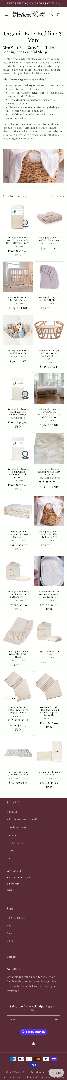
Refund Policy (15, 842)
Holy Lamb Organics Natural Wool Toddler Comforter (49, 472)
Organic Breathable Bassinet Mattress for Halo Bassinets (49, 594)
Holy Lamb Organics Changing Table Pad (18, 773)
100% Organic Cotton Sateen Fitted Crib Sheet (18, 654)
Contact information (54, 1077)
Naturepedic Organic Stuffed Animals (18, 352)
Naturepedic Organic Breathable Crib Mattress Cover (18, 594)
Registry (11, 956)
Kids (9, 933)
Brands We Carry (16, 827)
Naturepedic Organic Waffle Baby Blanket (49, 239)
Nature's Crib (20, 1072)
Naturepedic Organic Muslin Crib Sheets (49, 298)
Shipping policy (33, 1077)
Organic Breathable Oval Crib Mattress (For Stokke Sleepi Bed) (49, 354)
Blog (9, 858)
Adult (10, 941)
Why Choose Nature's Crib (22, 819)
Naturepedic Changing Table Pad (49, 773)
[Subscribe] (56, 1019)
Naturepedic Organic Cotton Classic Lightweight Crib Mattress (18, 473)
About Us (12, 811)
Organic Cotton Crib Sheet (49, 653)
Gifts (10, 949)
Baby (10, 925)
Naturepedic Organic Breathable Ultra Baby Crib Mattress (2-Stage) (18, 240)
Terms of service (14, 1077)
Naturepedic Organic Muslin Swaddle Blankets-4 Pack (49, 534)
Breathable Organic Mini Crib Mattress (18, 298)
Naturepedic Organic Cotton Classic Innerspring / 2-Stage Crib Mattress (49, 413)
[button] (7, 14)
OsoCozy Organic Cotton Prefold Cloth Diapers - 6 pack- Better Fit (49, 711)
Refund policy (37, 1072)
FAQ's (10, 850)
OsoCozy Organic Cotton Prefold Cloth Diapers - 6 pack (18, 710)
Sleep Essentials (16, 917)
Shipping (12, 835)
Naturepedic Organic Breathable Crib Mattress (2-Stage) (18, 412)
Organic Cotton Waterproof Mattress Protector (18, 534)
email (10, 889)
